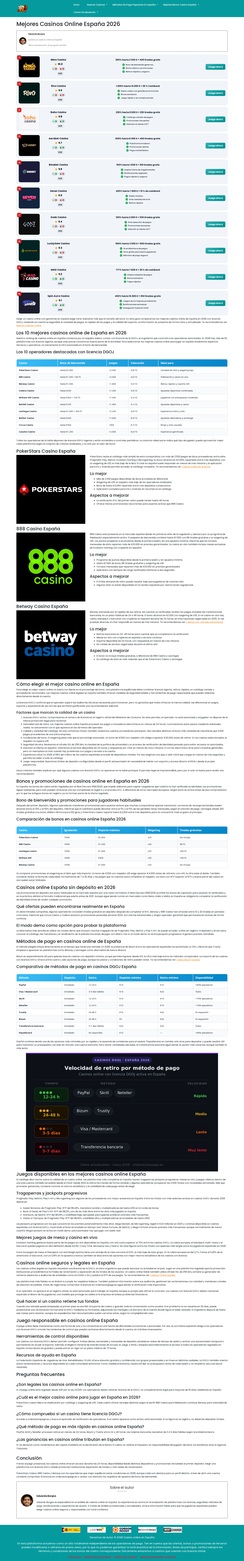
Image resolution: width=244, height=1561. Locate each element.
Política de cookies (125, 1557)
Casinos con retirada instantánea (204, 622)
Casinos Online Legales (162, 1275)
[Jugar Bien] (96, 1530)
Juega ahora (215, 66)
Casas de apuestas (84, 12)
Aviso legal (74, 1557)
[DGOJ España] (71, 1530)
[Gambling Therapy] (122, 1530)
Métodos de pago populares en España (134, 4)
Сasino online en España (139, 1537)
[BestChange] (173, 1530)
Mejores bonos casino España (179, 4)
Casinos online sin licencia (196, 466)
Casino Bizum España (188, 959)
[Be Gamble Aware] (147, 1530)
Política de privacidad (97, 1557)
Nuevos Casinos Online (28, 325)
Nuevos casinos (96, 4)
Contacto (170, 1557)
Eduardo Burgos (36, 33)
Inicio (76, 4)
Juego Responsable (152, 1557)
